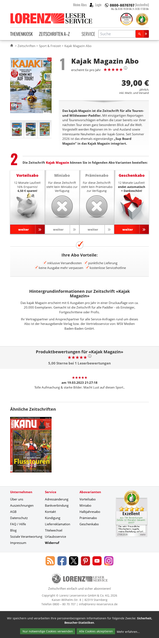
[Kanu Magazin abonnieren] (31, 448)
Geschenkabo (89, 524)
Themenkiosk (21, 33)
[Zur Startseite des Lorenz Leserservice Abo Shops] (51, 18)
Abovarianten (90, 492)
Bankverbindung (57, 505)
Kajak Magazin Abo (78, 46)
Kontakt (50, 512)
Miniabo (85, 505)
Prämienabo (88, 518)
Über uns (16, 499)
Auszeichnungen (22, 505)
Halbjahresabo (90, 512)
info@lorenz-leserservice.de (98, 604)
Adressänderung (56, 499)
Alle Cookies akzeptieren (96, 631)
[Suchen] (142, 34)
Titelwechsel (53, 530)
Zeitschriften (26, 46)
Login (98, 4)
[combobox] (117, 34)
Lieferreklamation (57, 524)
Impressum (18, 543)
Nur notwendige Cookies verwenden (48, 631)
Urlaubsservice (55, 536)
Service (88, 33)
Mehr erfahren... (128, 632)
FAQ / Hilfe (18, 524)
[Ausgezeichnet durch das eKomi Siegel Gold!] (142, 19)
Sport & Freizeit (50, 46)
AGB (13, 512)
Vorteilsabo (88, 499)
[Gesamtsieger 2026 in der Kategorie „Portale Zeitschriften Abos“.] (126, 19)
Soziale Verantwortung (26, 536)
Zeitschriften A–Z (54, 33)
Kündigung (52, 518)
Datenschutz (19, 518)
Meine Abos (80, 4)
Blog (13, 530)
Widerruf (52, 543)
